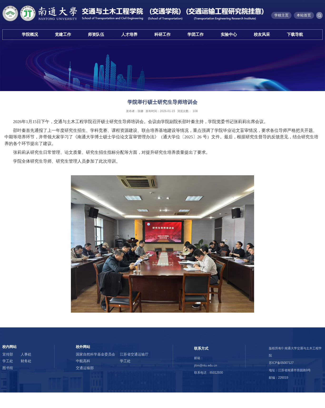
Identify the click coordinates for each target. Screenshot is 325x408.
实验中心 (229, 34)
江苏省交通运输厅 (134, 354)
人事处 (26, 354)
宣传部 (7, 354)
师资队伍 (96, 34)
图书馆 (7, 368)
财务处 (26, 361)
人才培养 (129, 34)
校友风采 (262, 34)
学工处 (7, 361)
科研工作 (162, 34)
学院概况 (30, 34)
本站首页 (304, 15)
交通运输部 (85, 368)
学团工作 (195, 34)
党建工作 (63, 34)
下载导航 (295, 34)
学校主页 (281, 15)
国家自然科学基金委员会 (95, 354)
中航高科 (83, 361)
